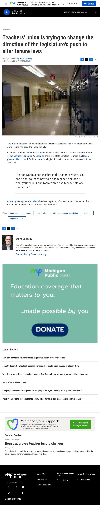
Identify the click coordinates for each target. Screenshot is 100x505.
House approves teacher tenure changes (34, 443)
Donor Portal (74, 3)
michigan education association (65, 213)
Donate (90, 3)
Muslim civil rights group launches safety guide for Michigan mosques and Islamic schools (42, 399)
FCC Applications (83, 479)
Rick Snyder (41, 213)
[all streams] (96, 12)
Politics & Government (12, 440)
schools (28, 213)
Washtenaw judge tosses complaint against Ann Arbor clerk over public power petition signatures (45, 374)
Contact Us (41, 474)
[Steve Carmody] (7, 242)
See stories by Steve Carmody (31, 254)
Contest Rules (62, 480)
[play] (7, 12)
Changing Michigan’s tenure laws (23, 201)
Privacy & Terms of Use (86, 474)
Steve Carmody (26, 58)
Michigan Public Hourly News (65, 474)
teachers (87, 213)
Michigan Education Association (28, 156)
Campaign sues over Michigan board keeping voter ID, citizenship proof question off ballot (42, 390)
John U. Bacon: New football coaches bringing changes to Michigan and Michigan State (40, 366)
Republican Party (17, 218)
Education (6, 29)
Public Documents (44, 485)
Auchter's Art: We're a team (14, 382)
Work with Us (42, 479)
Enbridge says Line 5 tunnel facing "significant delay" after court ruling (33, 357)
